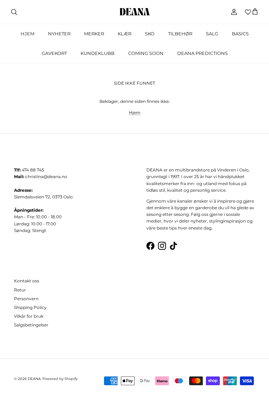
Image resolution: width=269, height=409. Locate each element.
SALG (212, 33)
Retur (20, 289)
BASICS (240, 33)
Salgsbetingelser (31, 324)
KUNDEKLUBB (98, 53)
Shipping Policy (30, 307)
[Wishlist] (247, 11)
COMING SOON (146, 53)
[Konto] (232, 11)
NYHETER (59, 33)
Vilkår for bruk (28, 316)
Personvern (26, 298)
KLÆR (124, 33)
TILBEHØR (180, 33)
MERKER (94, 33)
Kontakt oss (26, 280)
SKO (149, 33)
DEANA (34, 378)
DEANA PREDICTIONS (202, 53)
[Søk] (14, 11)
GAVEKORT (54, 53)
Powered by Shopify (59, 378)
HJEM (27, 33)
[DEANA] (134, 12)
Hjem (134, 112)
